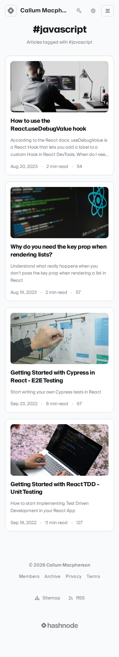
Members (29, 576)
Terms (93, 576)
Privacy (74, 576)
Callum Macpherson (44, 10)
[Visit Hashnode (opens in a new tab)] (59, 625)
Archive (52, 576)
